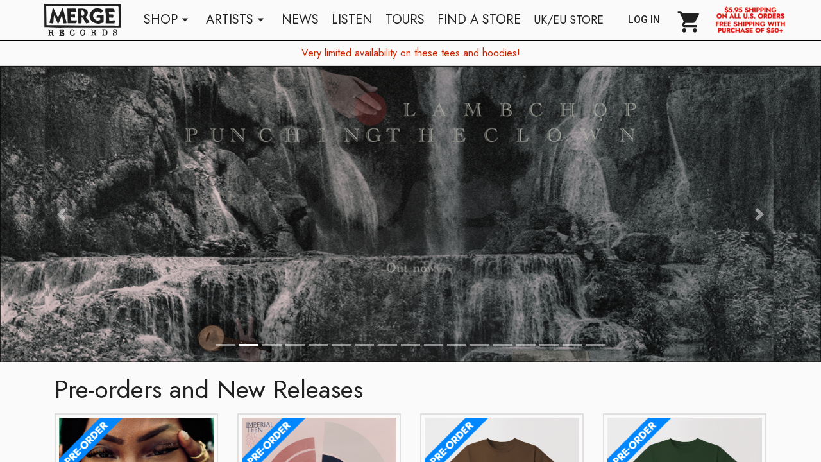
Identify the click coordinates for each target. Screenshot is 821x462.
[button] (61, 214)
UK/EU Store (569, 20)
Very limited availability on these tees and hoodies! (410, 53)
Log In (649, 20)
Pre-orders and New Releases (209, 389)
